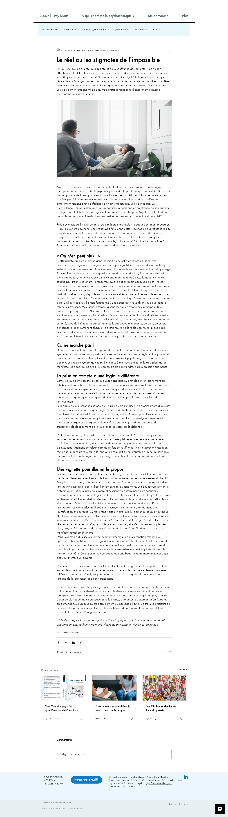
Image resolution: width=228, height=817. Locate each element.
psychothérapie (120, 29)
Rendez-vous (69, 29)
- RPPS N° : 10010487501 (123, 786)
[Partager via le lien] (81, 642)
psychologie (140, 29)
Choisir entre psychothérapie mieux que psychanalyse (113, 708)
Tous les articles (49, 29)
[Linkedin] (185, 777)
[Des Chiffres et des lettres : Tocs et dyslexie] (164, 688)
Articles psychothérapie (94, 29)
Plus (155, 29)
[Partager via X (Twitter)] (65, 642)
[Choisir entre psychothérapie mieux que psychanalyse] (114, 688)
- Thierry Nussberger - (160, 783)
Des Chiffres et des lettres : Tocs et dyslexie (161, 708)
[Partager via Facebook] (58, 642)
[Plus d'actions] (170, 51)
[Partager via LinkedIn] (73, 642)
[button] (108, 15)
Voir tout (183, 669)
